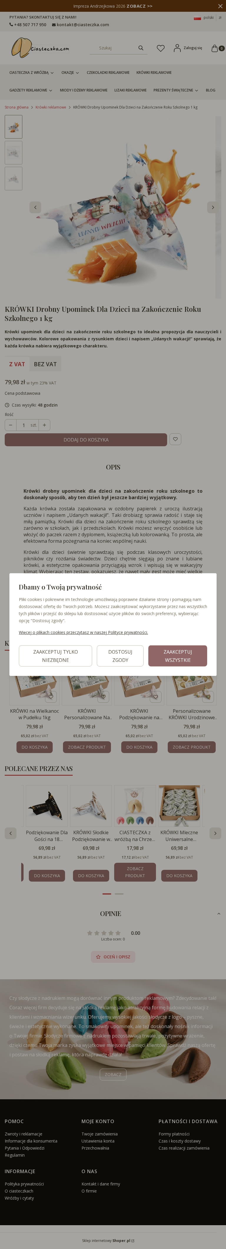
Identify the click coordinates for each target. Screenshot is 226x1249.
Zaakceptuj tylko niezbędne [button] (55, 655)
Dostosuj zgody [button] (120, 655)
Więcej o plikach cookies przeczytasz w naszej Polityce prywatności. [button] (83, 632)
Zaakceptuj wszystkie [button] (178, 655)
